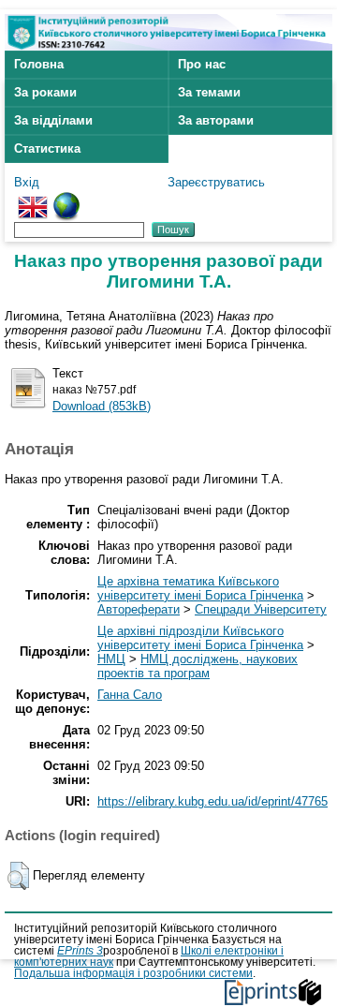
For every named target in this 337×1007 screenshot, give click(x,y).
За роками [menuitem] (45, 92)
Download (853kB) (101, 406)
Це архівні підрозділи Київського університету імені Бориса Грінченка (200, 638)
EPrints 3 (80, 950)
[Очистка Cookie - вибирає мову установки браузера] (66, 199)
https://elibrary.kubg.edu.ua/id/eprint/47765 (212, 801)
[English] (33, 199)
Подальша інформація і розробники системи (133, 973)
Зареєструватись (216, 182)
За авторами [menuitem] (216, 120)
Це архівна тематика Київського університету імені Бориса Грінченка (200, 588)
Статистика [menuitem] (47, 148)
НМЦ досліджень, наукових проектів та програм (197, 666)
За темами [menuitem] (209, 92)
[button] (18, 876)
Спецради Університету (261, 609)
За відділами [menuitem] (53, 120)
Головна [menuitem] (39, 64)
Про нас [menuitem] (202, 64)
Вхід (26, 182)
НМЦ (111, 659)
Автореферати (138, 609)
